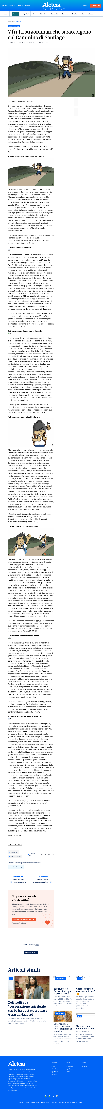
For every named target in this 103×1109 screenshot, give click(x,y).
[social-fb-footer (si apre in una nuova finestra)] (49, 1096)
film (11, 978)
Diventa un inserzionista (58, 1102)
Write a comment (31, 952)
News (34, 14)
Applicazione (70, 1069)
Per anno (84, 1066)
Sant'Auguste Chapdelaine (59, 9)
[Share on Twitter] (45, 854)
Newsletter (70, 1066)
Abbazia (90, 14)
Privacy (81, 1102)
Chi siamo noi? (35, 1102)
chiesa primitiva (60, 978)
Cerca (28, 6)
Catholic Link (30, 43)
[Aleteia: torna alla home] (51, 5)
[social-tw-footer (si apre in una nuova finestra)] (53, 1096)
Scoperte (65, 14)
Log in (37, 945)
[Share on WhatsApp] (53, 854)
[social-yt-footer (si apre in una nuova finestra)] (46, 1096)
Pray (14, 14)
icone (80, 978)
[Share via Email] (49, 854)
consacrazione (60, 1014)
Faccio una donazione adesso (22, 919)
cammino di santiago (16, 867)
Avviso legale (45, 1102)
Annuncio (69, 1072)
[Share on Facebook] (38, 854)
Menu (5, 14)
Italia (82, 14)
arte (79, 1016)
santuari (18, 21)
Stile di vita (43, 14)
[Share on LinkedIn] (42, 854)
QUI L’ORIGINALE (15, 845)
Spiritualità (54, 14)
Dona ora (94, 6)
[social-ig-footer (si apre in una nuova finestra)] (57, 1096)
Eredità (74, 14)
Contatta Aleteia (72, 1102)
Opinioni (25, 14)
